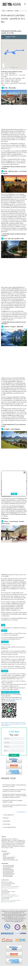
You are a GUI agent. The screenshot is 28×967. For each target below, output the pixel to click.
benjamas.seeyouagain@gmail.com (11, 896)
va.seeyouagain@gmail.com (9, 901)
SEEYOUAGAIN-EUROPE (8, 865)
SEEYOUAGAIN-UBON (8, 875)
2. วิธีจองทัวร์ (6, 818)
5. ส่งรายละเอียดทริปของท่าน (9, 827)
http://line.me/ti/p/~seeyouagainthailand (11, 900)
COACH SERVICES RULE (8, 858)
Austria (2, 724)
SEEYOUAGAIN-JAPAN (8, 872)
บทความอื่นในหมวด (21, 812)
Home (4, 10)
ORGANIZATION (6, 853)
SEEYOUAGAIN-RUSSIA (8, 869)
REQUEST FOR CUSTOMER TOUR (10, 860)
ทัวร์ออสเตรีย (18, 722)
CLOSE (14, 494)
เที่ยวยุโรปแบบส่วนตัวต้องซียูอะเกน (12, 724)
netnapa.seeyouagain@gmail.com (10, 888)
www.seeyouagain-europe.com (14, 699)
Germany (23, 722)
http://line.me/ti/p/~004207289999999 (10, 886)
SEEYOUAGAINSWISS (8, 876)
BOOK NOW (5, 854)
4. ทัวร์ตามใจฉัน (6, 824)
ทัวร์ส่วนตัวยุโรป (4, 722)
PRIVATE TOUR (9, 10)
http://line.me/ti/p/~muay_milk (8, 894)
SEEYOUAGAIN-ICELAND (8, 871)
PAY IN (4, 856)
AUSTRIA (16, 10)
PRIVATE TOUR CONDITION (9, 857)
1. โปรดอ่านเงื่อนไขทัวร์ (8, 815)
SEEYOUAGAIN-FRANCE (8, 867)
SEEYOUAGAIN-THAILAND (9, 873)
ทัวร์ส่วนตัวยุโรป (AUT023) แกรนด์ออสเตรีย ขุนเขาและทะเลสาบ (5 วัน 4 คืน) (14, 785)
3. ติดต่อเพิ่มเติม (6, 821)
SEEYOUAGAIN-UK (7, 868)
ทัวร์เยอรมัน (11, 722)
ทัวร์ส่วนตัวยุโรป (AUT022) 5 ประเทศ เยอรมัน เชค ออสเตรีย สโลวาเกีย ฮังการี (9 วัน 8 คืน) (14, 790)
